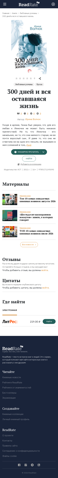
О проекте (7, 435)
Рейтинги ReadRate (12, 382)
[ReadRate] (29, 3)
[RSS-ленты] (38, 465)
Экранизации (9, 397)
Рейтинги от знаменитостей (16, 387)
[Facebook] (19, 465)
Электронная (9, 310)
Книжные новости (11, 377)
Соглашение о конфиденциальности (21, 450)
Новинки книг (25, 196)
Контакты (7, 440)
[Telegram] (32, 465)
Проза (39, 84)
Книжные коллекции (12, 414)
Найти (29, 158)
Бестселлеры (9, 392)
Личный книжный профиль (15, 419)
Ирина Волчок (33, 119)
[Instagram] (25, 465)
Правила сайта (9, 445)
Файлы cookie (9, 456)
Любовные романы (24, 84)
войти (44, 270)
